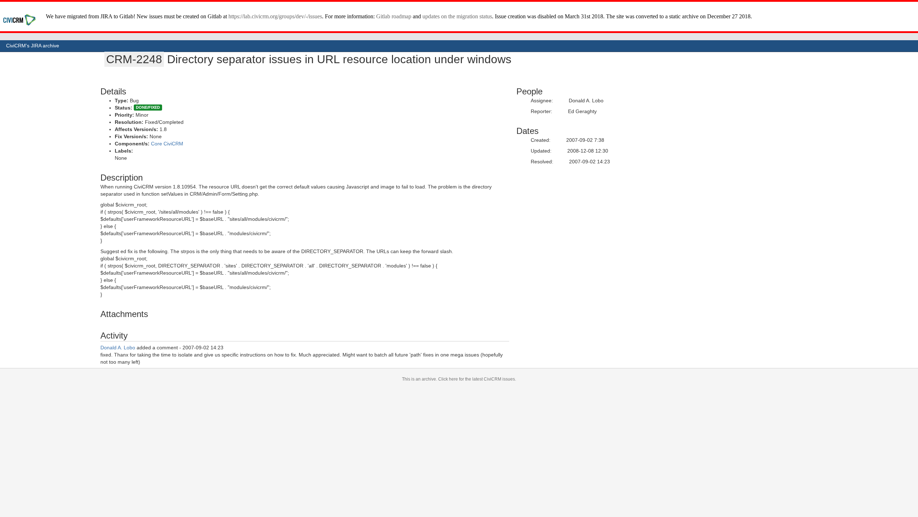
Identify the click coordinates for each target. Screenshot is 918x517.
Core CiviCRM (167, 143)
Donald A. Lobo (117, 347)
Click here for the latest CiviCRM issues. (477, 379)
